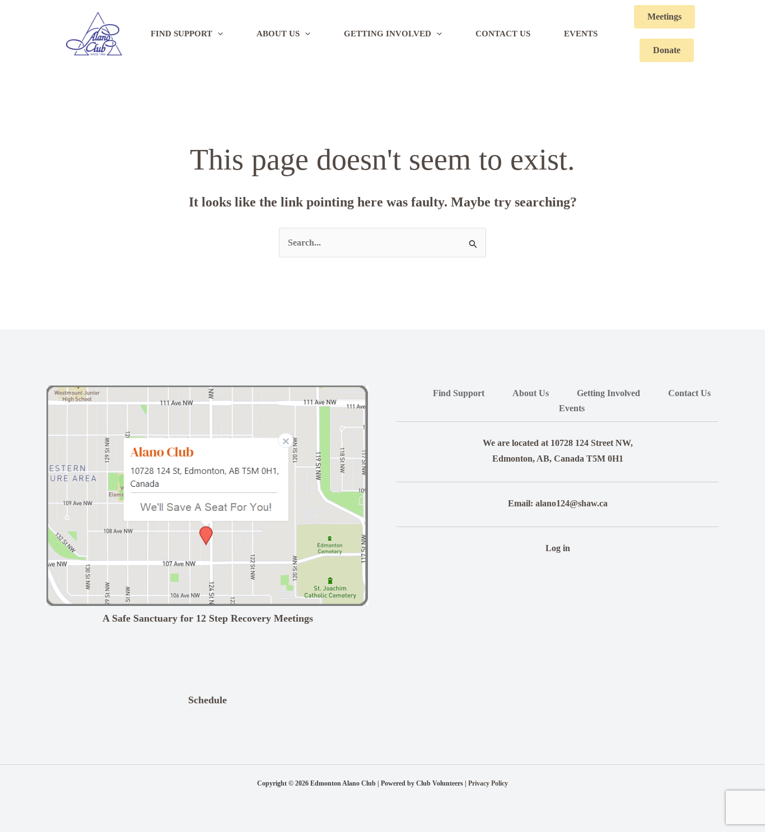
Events (572, 408)
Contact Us (689, 393)
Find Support (458, 393)
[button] (664, 17)
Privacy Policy (488, 783)
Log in (557, 548)
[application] (217, 33)
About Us (530, 393)
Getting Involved (608, 393)
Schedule (207, 700)
